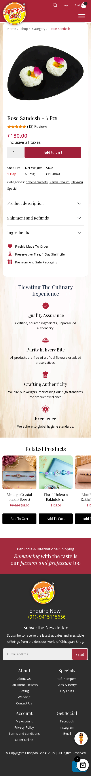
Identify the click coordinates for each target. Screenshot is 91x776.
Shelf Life (14, 168)
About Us (24, 679)
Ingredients (18, 232)
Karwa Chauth (59, 182)
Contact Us (24, 703)
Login (66, 5)
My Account (24, 721)
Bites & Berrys (67, 685)
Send (80, 654)
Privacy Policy (24, 727)
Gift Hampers (66, 679)
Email (67, 733)
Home (11, 29)
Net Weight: (33, 168)
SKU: (49, 168)
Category (38, 29)
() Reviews (37, 126)
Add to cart (53, 152)
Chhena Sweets (37, 182)
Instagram (67, 727)
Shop (24, 29)
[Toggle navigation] (81, 16)
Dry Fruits (67, 691)
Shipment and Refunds (28, 218)
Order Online (24, 740)
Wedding (24, 697)
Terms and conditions (24, 733)
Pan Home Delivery (24, 685)
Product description (25, 203)
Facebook (67, 721)
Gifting (24, 691)
